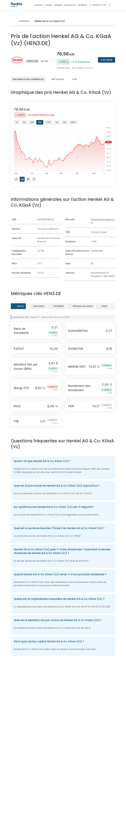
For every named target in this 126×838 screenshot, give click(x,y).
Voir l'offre (106, 59)
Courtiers (38, 5)
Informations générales (28, 79)
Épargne (58, 5)
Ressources (69, 5)
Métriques (58, 79)
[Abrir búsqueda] (114, 5)
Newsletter (99, 5)
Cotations (82, 5)
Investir (48, 5)
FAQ (74, 79)
